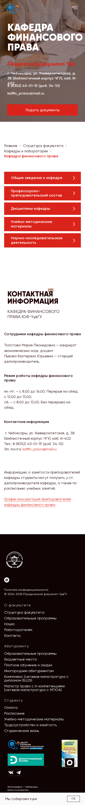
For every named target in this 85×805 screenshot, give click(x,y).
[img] (26, 745)
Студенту (13, 700)
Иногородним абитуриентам (29, 671)
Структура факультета (43, 145)
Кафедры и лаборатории (26, 151)
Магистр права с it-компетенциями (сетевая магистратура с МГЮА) (34, 688)
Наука (9, 624)
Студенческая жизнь (21, 730)
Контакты (12, 635)
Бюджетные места (20, 659)
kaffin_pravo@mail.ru (25, 93)
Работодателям (18, 629)
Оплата (11, 707)
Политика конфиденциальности (26, 589)
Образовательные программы (30, 618)
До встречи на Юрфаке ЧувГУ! (56, 792)
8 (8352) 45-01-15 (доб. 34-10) (33, 85)
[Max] (6, 579)
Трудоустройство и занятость (30, 725)
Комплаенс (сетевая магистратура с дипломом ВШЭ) (36, 678)
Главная (10, 145)
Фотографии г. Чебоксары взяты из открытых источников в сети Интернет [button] (23, 789)
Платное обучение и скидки (28, 665)
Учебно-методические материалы (34, 719)
